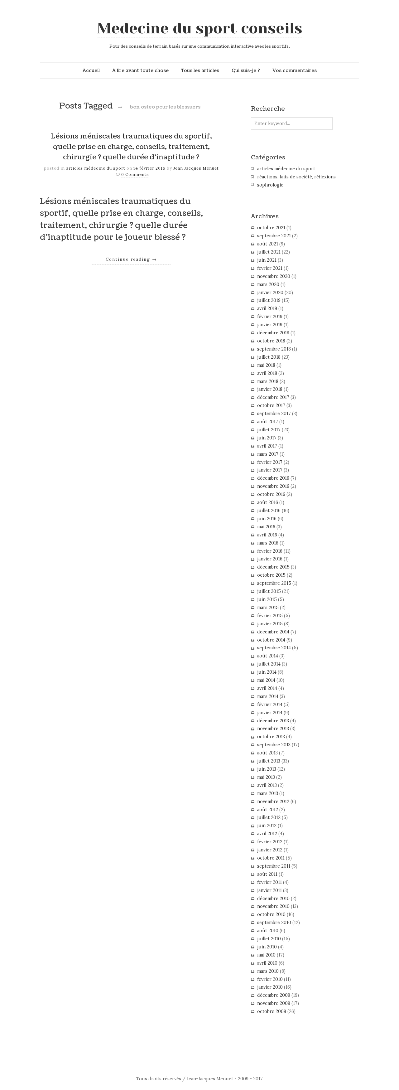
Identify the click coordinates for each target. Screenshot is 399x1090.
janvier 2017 (269, 470)
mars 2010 (268, 971)
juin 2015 (267, 599)
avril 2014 (267, 688)
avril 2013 (267, 785)
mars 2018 (267, 381)
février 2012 (269, 842)
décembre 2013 (273, 721)
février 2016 (269, 551)
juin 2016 (266, 518)
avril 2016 (267, 535)
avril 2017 (267, 446)
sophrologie (270, 185)
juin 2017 (266, 438)
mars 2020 (268, 284)
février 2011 (269, 882)
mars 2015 (268, 607)
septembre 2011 (273, 866)
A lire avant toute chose (140, 70)
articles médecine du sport (95, 168)
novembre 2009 (273, 1003)
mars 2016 (267, 543)
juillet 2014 (269, 664)
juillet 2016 (269, 510)
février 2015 (270, 615)
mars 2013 (267, 793)
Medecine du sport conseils (199, 28)
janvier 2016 (269, 559)
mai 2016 (266, 527)
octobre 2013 (271, 736)
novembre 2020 (273, 276)
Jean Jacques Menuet (196, 168)
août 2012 (267, 809)
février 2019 (269, 316)
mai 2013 (266, 777)
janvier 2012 (269, 850)
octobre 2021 (271, 227)
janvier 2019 (269, 324)
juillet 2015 (269, 591)
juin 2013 (266, 769)
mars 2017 (267, 454)
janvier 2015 (270, 624)
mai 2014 (266, 680)
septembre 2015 (274, 583)
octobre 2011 (271, 858)
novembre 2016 (273, 486)
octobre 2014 (271, 640)
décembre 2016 (273, 478)
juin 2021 (266, 260)
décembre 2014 (273, 632)
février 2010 (270, 979)
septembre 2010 (274, 922)
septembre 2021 (274, 236)
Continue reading (131, 259)
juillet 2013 (268, 761)
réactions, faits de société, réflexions (296, 177)
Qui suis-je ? (246, 70)
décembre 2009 (273, 995)
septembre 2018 (274, 349)
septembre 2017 (274, 413)
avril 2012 (267, 833)
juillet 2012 (269, 817)
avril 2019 (267, 308)
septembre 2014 (274, 648)
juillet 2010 (269, 939)
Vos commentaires (294, 70)
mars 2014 (267, 696)
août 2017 (267, 421)
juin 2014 (266, 672)
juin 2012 (266, 825)
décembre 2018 (273, 333)
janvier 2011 (269, 890)
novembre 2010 (273, 906)
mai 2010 (266, 955)
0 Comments (135, 174)
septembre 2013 (274, 745)
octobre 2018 (271, 341)
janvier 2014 (269, 712)
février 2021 (269, 268)
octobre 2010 (271, 914)
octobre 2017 (271, 405)
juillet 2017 (269, 430)
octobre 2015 (271, 575)
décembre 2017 (273, 397)
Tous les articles (200, 70)
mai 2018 (266, 365)
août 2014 (267, 656)
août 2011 (267, 874)
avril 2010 (267, 963)
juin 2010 (267, 947)
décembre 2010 (273, 898)
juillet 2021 (269, 252)
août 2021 (267, 244)
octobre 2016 (271, 494)
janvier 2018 (269, 389)
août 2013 (267, 753)
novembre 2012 (273, 801)
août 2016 (267, 502)
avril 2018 (267, 373)
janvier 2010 (270, 987)
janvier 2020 (270, 292)
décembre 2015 (273, 567)
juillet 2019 (269, 300)
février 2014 (269, 704)
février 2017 (269, 462)
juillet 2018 (269, 357)
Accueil (91, 70)
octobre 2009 (271, 1011)
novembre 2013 (273, 728)
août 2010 (267, 930)
